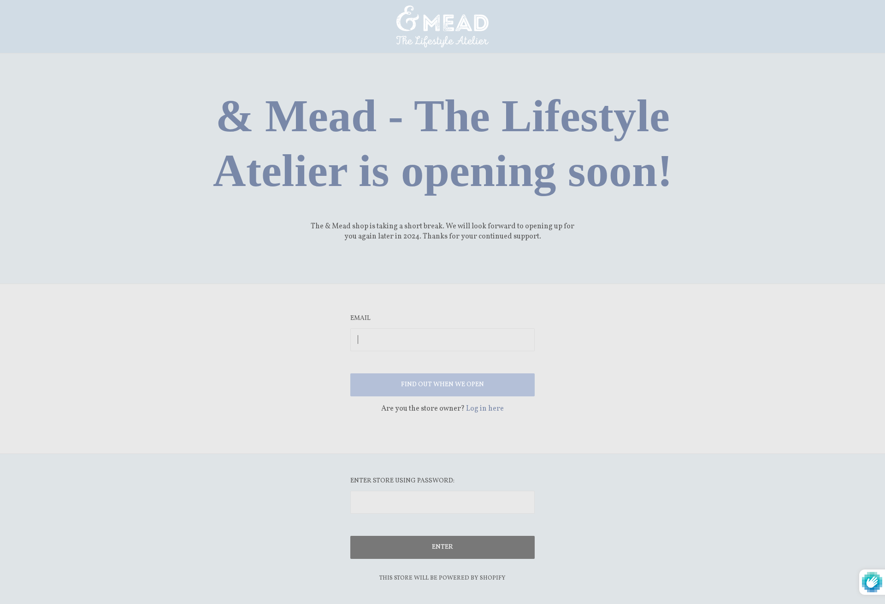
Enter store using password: (402, 480)
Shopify (493, 578)
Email (360, 318)
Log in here (485, 409)
